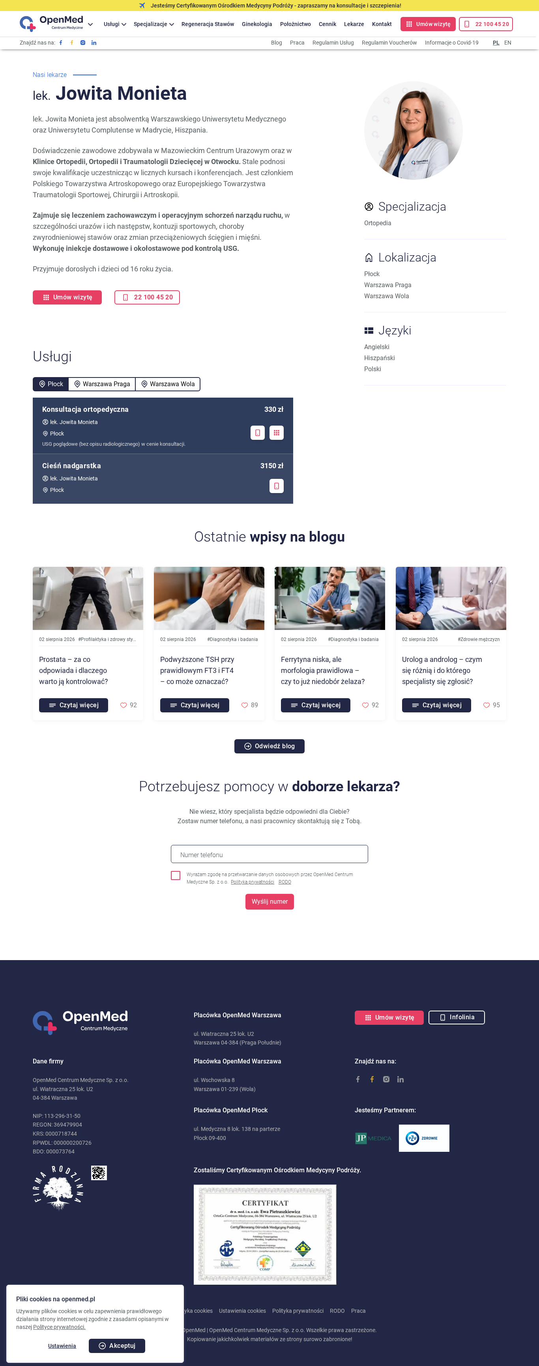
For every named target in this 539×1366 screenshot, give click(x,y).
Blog (276, 42)
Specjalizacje (150, 24)
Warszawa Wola (172, 384)
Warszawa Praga (106, 384)
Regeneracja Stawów (208, 24)
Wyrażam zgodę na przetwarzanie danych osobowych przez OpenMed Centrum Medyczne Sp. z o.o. (270, 878)
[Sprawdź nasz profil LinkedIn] (93, 42)
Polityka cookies (193, 1311)
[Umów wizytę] (277, 433)
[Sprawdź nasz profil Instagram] (82, 42)
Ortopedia (377, 223)
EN (507, 42)
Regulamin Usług (333, 42)
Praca (297, 42)
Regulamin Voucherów (389, 42)
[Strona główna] (51, 24)
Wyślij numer (270, 901)
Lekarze (354, 24)
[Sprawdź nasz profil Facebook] (60, 42)
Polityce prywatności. (59, 1327)
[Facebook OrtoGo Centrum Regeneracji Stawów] (71, 42)
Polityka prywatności (252, 882)
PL (496, 42)
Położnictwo (295, 24)
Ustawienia (62, 1346)
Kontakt (382, 24)
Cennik (327, 24)
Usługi (112, 24)
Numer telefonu (201, 855)
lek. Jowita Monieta (74, 422)
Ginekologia (257, 24)
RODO (285, 882)
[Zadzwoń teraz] (258, 433)
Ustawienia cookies (242, 1311)
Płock (55, 384)
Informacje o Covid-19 (452, 42)
